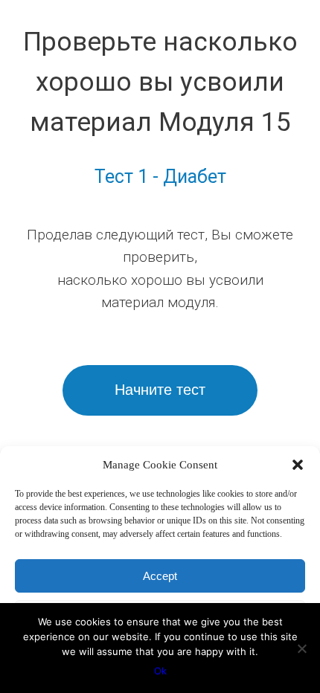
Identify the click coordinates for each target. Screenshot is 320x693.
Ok (160, 671)
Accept (160, 576)
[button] (297, 464)
